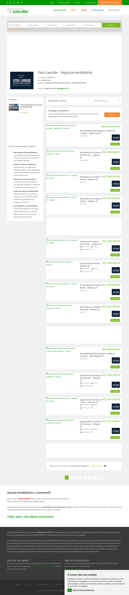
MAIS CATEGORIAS (114, 10)
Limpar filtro (25, 29)
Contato (78, 3)
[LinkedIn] (10, 3)
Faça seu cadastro (65, 3)
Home (18, 585)
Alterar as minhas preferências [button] (83, 590)
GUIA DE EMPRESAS (98, 10)
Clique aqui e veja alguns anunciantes (30, 516)
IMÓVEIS (73, 10)
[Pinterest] (21, 3)
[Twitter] (18, 3)
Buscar (112, 25)
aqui (27, 569)
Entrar (52, 3)
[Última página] (100, 477)
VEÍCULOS (84, 10)
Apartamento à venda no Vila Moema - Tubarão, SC (91, 378)
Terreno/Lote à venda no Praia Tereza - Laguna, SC (90, 155)
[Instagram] (14, 3)
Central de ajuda (90, 3)
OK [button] (70, 590)
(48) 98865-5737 (62, 88)
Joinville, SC (23, 109)
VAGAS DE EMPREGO (59, 10)
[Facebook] (7, 3)
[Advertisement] (64, 51)
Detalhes (116, 144)
